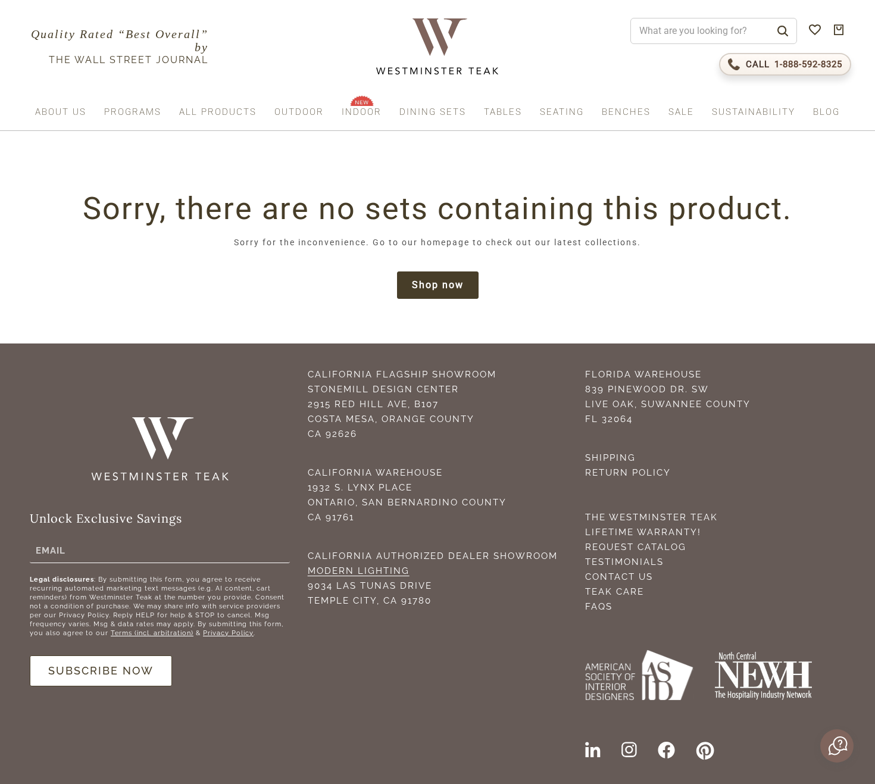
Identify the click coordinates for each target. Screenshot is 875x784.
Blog (826, 112)
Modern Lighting (359, 571)
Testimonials (624, 562)
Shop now (438, 285)
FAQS (598, 606)
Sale (681, 112)
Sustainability (753, 112)
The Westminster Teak (651, 517)
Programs (132, 112)
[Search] (782, 31)
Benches (626, 112)
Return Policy (628, 472)
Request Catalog (635, 547)
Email (50, 550)
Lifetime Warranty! (643, 532)
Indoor (362, 112)
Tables (503, 112)
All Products (218, 112)
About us (60, 112)
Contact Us (619, 576)
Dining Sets (432, 112)
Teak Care (614, 591)
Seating (562, 112)
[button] (836, 746)
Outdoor (299, 112)
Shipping (610, 457)
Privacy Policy (228, 633)
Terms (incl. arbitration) (152, 633)
